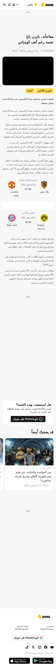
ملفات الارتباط (22, 626)
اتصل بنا (50, 626)
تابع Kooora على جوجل (25, 419)
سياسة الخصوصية (47, 629)
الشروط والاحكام (21, 629)
